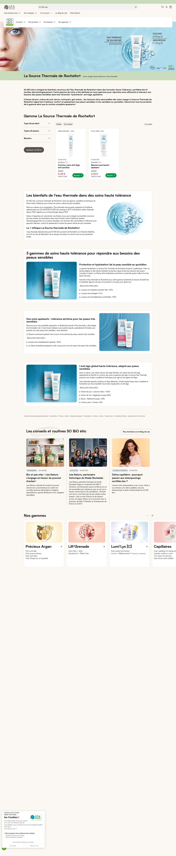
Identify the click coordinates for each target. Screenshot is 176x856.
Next (151, 515)
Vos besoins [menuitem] (48, 22)
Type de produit (31, 123)
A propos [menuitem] (19, 22)
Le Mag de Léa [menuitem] (61, 13)
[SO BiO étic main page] (9, 22)
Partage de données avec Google (15, 835)
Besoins (27, 138)
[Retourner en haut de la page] (169, 574)
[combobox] (88, 7)
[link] (162, 7)
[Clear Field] (136, 7)
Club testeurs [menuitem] (75, 13)
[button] (4, 848)
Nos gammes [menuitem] (63, 22)
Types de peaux (31, 130)
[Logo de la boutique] (9, 7)
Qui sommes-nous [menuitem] (11, 13)
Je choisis (13, 846)
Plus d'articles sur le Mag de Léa (136, 432)
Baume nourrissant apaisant (100, 166)
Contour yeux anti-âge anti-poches (69, 166)
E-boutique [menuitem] (44, 13)
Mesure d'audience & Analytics (14, 837)
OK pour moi (34, 846)
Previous (147, 515)
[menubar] (88, 13)
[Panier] (171, 7)
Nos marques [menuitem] (29, 13)
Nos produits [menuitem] (33, 22)
